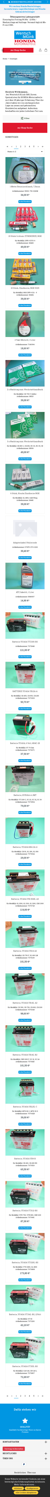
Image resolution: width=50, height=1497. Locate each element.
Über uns (8, 1459)
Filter (26, 118)
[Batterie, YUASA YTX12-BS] (25, 1194)
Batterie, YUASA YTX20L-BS (25, 1262)
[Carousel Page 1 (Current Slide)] (23, 83)
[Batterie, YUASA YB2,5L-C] (25, 1090)
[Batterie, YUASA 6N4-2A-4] (25, 831)
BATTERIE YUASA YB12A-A (25, 691)
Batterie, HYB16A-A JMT (25, 795)
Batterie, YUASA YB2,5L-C (25, 1107)
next (46, 2)
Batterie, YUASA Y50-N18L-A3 (25, 899)
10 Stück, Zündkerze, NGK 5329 (25, 288)
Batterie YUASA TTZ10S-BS (25, 642)
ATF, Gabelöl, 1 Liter (25, 592)
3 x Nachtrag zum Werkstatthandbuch (25, 441)
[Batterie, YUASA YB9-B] (25, 1142)
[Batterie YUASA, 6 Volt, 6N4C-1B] (25, 727)
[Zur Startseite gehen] (25, 38)
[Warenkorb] (45, 50)
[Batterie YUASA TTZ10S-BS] (25, 625)
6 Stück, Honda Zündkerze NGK (25, 493)
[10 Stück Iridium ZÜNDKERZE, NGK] (25, 220)
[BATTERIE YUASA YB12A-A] (25, 675)
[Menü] (2, 50)
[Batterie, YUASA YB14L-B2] (25, 1038)
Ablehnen (18, 1488)
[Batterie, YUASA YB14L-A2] (25, 986)
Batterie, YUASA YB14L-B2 (25, 1055)
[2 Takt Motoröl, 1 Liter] (25, 324)
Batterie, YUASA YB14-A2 (25, 951)
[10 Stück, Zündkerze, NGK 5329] (25, 272)
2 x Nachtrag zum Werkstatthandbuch (25, 390)
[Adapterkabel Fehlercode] (25, 528)
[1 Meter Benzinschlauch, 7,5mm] (25, 170)
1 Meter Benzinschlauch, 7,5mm (25, 187)
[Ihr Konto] (40, 50)
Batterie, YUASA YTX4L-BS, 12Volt (25, 1314)
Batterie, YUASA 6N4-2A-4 (25, 847)
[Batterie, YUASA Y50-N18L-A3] (25, 883)
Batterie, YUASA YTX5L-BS (25, 1366)
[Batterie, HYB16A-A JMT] (25, 779)
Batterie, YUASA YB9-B (25, 1159)
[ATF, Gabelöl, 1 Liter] (25, 576)
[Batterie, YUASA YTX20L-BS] (25, 1246)
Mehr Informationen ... (25, 1484)
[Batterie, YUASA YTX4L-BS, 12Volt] (25, 1298)
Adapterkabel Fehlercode (25, 543)
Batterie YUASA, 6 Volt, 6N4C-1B (25, 743)
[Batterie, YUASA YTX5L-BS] (25, 1350)
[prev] (12, 75)
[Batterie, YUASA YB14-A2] (25, 934)
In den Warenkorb (25, 201)
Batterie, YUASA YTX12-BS (25, 1211)
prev (4, 2)
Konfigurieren (32, 1488)
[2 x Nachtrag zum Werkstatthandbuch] (25, 373)
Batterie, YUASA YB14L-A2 (25, 1003)
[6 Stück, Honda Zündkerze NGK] (25, 477)
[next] (38, 75)
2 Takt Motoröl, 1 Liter (25, 340)
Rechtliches (10, 1453)
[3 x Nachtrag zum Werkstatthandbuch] (25, 425)
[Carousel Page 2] (27, 83)
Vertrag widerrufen (13, 1449)
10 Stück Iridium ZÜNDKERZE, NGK (25, 236)
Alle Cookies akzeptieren (26, 1492)
